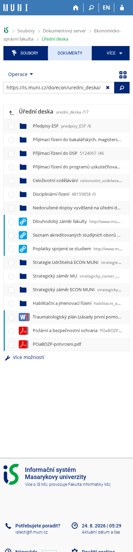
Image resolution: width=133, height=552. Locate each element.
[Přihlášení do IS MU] (122, 7)
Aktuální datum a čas (101, 532)
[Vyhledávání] (91, 7)
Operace (18, 74)
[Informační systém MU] (6, 30)
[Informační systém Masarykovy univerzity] (15, 7)
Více (111, 53)
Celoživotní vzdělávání (80, 180)
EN (106, 7)
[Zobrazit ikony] (123, 74)
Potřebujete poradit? (37, 525)
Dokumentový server (64, 31)
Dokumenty (70, 53)
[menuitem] (113, 53)
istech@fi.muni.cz (31, 532)
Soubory (26, 31)
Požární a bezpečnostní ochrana (79, 330)
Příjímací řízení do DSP (68, 153)
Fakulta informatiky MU (89, 484)
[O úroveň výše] (11, 112)
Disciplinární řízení (64, 194)
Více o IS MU (36, 484)
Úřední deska (55, 39)
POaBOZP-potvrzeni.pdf (57, 344)
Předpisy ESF (62, 126)
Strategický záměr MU (80, 276)
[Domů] (76, 7)
